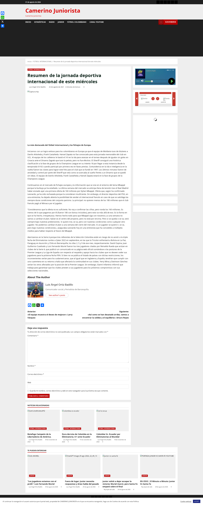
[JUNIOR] (168, 2)
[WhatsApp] (2, 17)
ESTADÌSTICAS (40, 22)
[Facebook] (2, 13)
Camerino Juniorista (52, 10)
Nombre (31, 366)
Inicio (28, 22)
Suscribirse (170, 22)
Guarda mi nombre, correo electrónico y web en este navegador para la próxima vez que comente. (69, 391)
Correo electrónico (35, 374)
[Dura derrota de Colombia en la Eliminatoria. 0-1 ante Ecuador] (78, 420)
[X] (2, 21)
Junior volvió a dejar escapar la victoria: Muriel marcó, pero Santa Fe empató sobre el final (120, 484)
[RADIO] (165, 2)
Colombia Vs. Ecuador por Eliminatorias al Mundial (108, 435)
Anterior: (49, 314)
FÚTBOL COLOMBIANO (76, 22)
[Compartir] (2, 26)
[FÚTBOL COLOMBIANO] (172, 2)
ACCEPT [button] (196, 501)
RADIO (52, 22)
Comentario (32, 336)
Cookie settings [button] (185, 501)
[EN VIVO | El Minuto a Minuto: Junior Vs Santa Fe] (158, 466)
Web (29, 382)
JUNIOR (61, 22)
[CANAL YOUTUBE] (176, 2)
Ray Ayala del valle (109, 489)
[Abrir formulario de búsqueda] (156, 22)
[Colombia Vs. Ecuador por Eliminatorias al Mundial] (112, 420)
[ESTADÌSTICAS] (161, 2)
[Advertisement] (101, 40)
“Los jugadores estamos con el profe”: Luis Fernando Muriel (41, 482)
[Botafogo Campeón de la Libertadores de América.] (43, 420)
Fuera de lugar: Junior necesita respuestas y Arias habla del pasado (82, 482)
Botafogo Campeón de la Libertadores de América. (39, 435)
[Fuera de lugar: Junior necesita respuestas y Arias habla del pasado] (82, 466)
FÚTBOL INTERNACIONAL (36, 69)
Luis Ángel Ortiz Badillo (37, 87)
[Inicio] (158, 2)
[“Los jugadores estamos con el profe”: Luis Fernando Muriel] (45, 466)
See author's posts (57, 295)
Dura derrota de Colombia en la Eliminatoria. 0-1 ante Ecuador (77, 435)
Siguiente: (105, 314)
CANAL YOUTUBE (97, 22)
